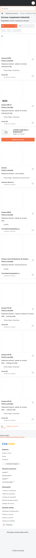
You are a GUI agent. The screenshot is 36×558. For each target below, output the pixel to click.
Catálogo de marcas (8, 503)
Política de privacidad (8, 494)
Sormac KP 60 (6, 354)
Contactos (5, 459)
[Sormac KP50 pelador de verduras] (18, 45)
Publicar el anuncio (18, 139)
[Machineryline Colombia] (13, 3)
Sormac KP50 (6, 58)
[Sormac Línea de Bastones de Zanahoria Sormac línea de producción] (18, 246)
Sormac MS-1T (6, 105)
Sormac (4, 168)
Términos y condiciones (9, 490)
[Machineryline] (2, 13)
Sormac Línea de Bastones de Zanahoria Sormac (18, 259)
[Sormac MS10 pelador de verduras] (18, 199)
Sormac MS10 (6, 212)
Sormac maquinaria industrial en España (12, 437)
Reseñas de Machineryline (10, 500)
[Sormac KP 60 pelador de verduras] (18, 342)
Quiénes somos (6, 453)
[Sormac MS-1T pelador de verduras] (18, 92)
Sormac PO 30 (6, 308)
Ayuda (4, 456)
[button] (33, 3)
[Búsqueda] (33, 9)
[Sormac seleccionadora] (18, 155)
